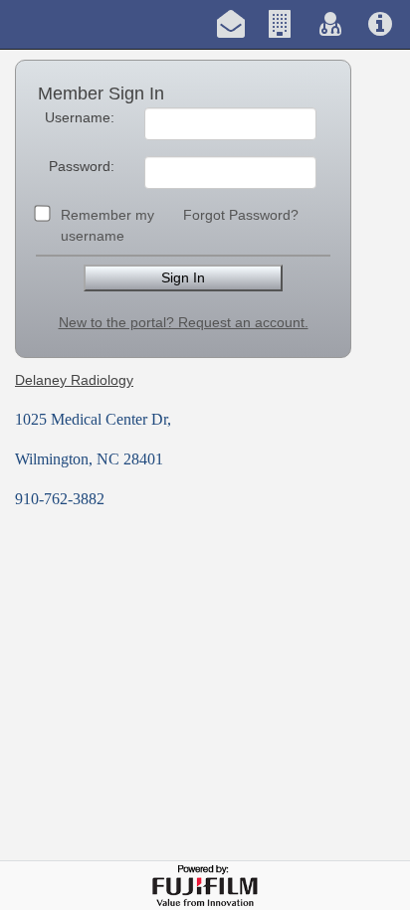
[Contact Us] (231, 25)
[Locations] (281, 25)
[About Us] (380, 25)
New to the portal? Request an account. (183, 322)
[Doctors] (330, 25)
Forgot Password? (241, 215)
